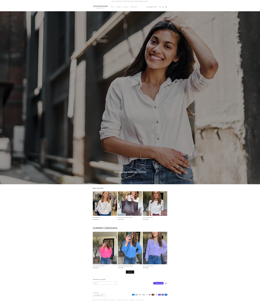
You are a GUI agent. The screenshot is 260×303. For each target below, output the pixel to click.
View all (130, 272)
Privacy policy (118, 299)
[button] (113, 6)
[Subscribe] (115, 283)
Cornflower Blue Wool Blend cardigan (125, 265)
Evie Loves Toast (98, 299)
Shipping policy (132, 299)
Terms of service (125, 299)
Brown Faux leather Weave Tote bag (125, 217)
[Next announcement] (166, 1)
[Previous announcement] (93, 1)
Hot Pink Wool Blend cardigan (99, 265)
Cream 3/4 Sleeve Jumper (148, 217)
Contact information (140, 299)
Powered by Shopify (105, 299)
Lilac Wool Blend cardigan (148, 265)
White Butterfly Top (96, 217)
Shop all (130, 176)
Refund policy (112, 299)
